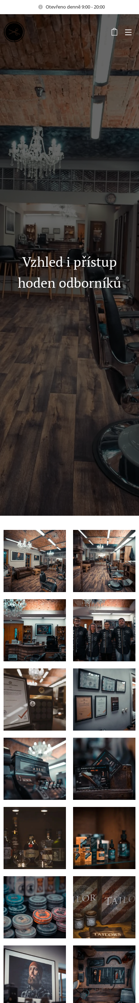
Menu (128, 32)
